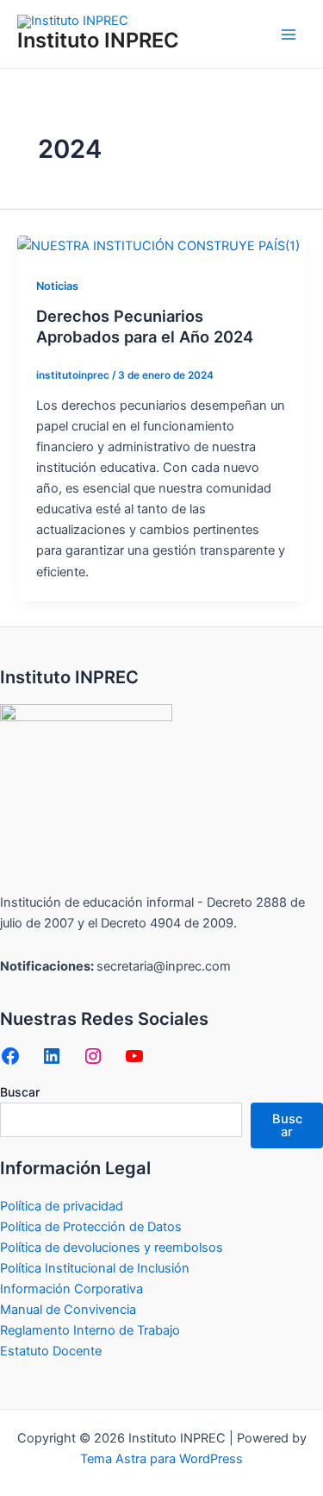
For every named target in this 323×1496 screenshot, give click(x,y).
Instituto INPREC (98, 40)
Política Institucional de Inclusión (94, 1268)
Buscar (20, 1091)
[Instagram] (93, 1056)
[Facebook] (10, 1056)
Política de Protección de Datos (91, 1227)
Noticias (57, 286)
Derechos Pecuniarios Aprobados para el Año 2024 (144, 326)
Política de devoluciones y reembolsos (111, 1247)
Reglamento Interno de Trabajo (90, 1330)
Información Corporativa (71, 1289)
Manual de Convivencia (68, 1309)
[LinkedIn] (51, 1056)
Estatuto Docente (51, 1351)
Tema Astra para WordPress (161, 1459)
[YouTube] (134, 1056)
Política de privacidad (61, 1206)
